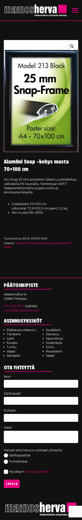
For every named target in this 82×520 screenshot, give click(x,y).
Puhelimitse (18, 461)
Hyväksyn (30, 471)
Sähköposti (13, 393)
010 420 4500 (14, 306)
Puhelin (10, 410)
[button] (72, 46)
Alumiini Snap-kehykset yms (35, 243)
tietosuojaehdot (37, 471)
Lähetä (12, 484)
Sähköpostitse (20, 455)
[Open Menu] (75, 10)
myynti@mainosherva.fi (21, 310)
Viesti (9, 427)
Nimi (8, 377)
